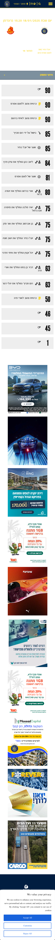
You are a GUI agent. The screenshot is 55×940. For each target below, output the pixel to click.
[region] (27, 915)
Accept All (27, 918)
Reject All (27, 934)
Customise (27, 926)
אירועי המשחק (46, 75)
